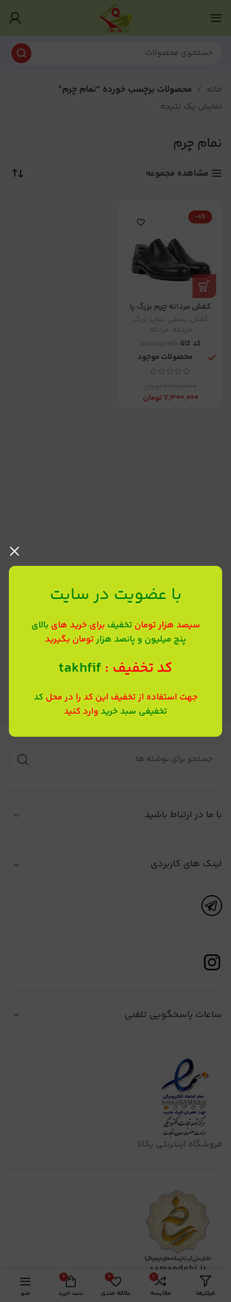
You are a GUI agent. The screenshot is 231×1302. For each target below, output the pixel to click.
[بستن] (15, 551)
